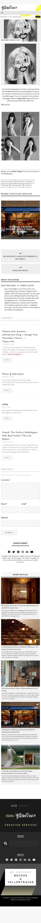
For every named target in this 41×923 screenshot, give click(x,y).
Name (4, 504)
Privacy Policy (26, 900)
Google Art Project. (21, 270)
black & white (7, 181)
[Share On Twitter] (2, 145)
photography (16, 185)
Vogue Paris (21, 98)
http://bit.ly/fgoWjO (14, 354)
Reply (7, 360)
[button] (3, 220)
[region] (20, 220)
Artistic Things (17, 171)
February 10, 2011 (8, 344)
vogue (27, 185)
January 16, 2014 (7, 442)
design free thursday (24, 181)
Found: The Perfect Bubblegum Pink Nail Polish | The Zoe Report (20, 435)
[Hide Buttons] (1, 154)
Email (24, 504)
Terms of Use (14, 900)
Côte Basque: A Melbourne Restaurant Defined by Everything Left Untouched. (20, 228)
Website (4, 518)
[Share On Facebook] (2, 140)
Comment (5, 480)
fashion (5, 185)
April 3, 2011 (6, 407)
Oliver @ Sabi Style (13, 374)
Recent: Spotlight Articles (16, 194)
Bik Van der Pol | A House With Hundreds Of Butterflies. (21, 257)
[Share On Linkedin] (2, 150)
